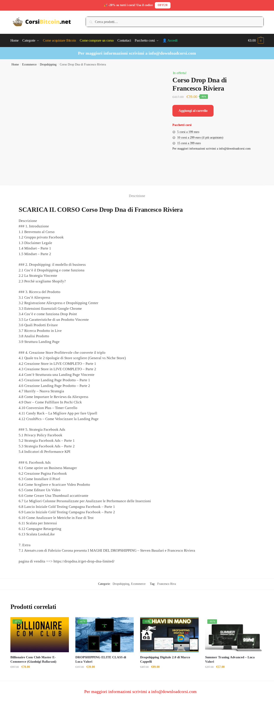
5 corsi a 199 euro (188, 132)
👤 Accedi (169, 40)
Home (15, 64)
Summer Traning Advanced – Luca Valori (230, 659)
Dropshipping (48, 64)
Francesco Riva (166, 583)
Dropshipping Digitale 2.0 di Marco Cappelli (165, 659)
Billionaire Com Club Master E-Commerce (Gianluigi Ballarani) (33, 659)
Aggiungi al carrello (193, 110)
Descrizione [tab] (137, 196)
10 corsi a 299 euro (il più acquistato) (200, 137)
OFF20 (163, 5)
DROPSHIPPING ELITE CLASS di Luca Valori (100, 659)
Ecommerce (29, 64)
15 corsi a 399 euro (189, 143)
